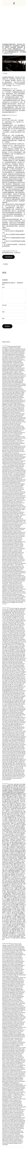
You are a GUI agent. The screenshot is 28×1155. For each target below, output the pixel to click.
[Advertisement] (14, 25)
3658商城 (5, 264)
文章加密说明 (8, 257)
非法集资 (5, 73)
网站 (3, 318)
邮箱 (3, 311)
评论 (3, 287)
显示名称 (4, 305)
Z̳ (14, 2)
